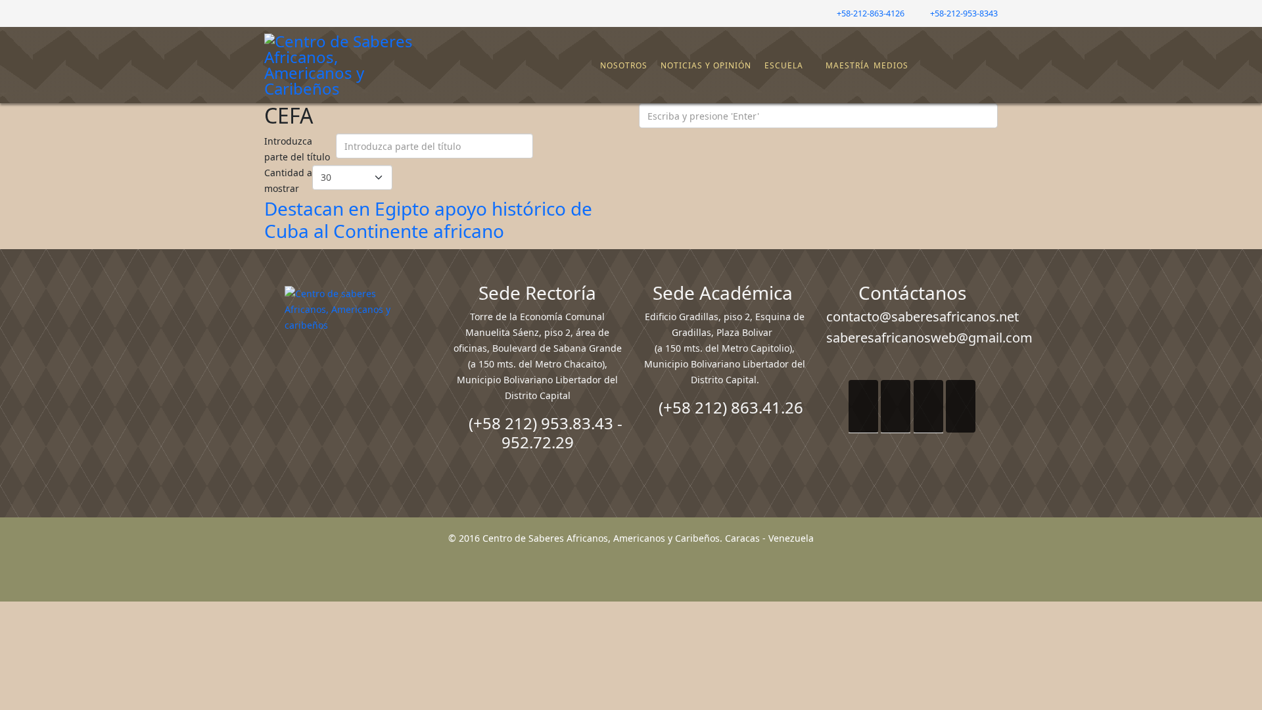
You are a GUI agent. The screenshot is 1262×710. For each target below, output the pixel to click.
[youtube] (302, 13)
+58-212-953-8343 (964, 13)
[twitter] (285, 13)
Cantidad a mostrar (288, 180)
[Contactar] (955, 65)
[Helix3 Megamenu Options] (989, 59)
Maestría (846, 65)
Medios (891, 65)
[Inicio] (593, 65)
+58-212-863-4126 (870, 13)
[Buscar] (965, 65)
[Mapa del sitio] (944, 65)
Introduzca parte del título (298, 149)
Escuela (783, 65)
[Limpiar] (569, 149)
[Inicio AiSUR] (350, 378)
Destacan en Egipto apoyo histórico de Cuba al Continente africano (428, 219)
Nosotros (623, 65)
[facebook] (269, 13)
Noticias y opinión (706, 65)
